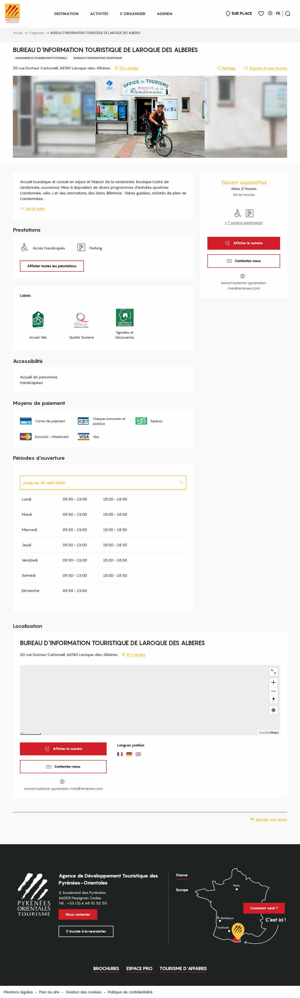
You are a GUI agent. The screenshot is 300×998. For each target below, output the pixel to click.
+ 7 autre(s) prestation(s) (244, 223)
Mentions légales (18, 992)
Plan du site (49, 992)
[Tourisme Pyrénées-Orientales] (12, 12)
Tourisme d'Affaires (183, 968)
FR (278, 13)
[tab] (98, 482)
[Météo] (270, 14)
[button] (288, 13)
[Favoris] (261, 14)
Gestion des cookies (83, 992)
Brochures (106, 968)
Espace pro (139, 968)
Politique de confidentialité (130, 992)
